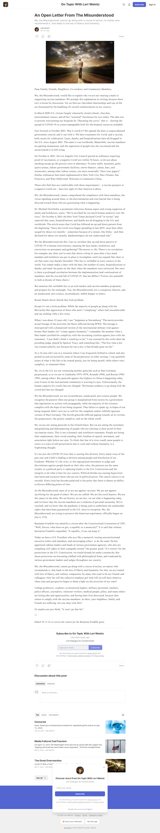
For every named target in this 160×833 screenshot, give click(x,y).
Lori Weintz (45, 28)
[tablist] (45, 683)
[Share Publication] (129, 4)
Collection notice (96, 815)
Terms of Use (92, 799)
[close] (104, 767)
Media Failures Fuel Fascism (50, 741)
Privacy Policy (99, 802)
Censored (40, 721)
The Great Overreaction (48, 760)
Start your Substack (73, 821)
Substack (67, 828)
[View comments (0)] (43, 36)
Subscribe (139, 4)
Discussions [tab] (53, 715)
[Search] (123, 4)
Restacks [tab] (51, 684)
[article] (80, 728)
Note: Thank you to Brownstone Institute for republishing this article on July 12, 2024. (67, 726)
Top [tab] (37, 715)
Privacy (78, 815)
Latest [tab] (43, 715)
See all (39, 778)
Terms (84, 815)
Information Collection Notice (79, 802)
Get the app (92, 821)
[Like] (37, 36)
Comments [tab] (40, 684)
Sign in (152, 4)
